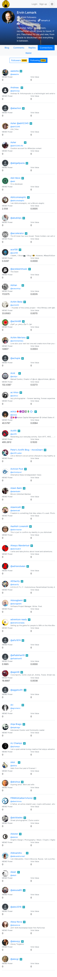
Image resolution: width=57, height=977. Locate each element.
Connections (46, 47)
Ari (11, 704)
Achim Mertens (18, 337)
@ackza (13, 415)
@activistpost (16, 472)
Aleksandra (16, 853)
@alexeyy (15, 941)
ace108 (14, 249)
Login (34, 4)
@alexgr (14, 959)
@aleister (14, 837)
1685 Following (28, 20)
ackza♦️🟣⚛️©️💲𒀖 (21, 411)
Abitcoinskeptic (18, 197)
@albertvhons (16, 801)
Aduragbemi (16, 600)
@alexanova (15, 925)
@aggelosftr (16, 690)
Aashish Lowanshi (19, 526)
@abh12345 (15, 127)
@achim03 (14, 305)
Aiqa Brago (16, 724)
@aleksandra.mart (17, 856)
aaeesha (14, 71)
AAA (12, 762)
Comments (18, 47)
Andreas (14, 87)
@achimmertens (16, 341)
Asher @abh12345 (19, 123)
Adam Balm (16, 488)
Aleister (14, 833)
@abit (12, 181)
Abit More (15, 178)
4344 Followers (28, 17)
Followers (18, 60)
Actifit (13, 430)
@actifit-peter (16, 453)
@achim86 (15, 321)
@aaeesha (14, 74)
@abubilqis (15, 218)
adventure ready (18, 619)
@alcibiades (16, 817)
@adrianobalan (17, 566)
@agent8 (14, 672)
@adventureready (17, 623)
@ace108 (14, 253)
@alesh (13, 875)
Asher (13, 142)
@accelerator (17, 233)
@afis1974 (15, 640)
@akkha (13, 766)
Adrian (13, 285)
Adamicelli (15, 507)
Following (37, 60)
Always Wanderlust (19, 545)
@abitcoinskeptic (17, 201)
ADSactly (15, 581)
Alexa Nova (16, 921)
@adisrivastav (16, 530)
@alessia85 (16, 890)
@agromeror (15, 708)
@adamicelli (15, 511)
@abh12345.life (16, 146)
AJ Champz (16, 743)
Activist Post (16, 468)
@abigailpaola (17, 163)
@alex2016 (15, 906)
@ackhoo (14, 396)
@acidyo (13, 377)
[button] (51, 4)
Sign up (43, 4)
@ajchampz (15, 747)
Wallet (28, 53)
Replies (32, 47)
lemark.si (45, 20)
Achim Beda (16, 301)
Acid (12, 373)
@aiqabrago (15, 727)
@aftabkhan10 (17, 655)
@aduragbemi (15, 604)
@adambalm (15, 491)
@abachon (15, 108)
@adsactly (14, 584)
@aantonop (15, 91)
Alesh (13, 872)
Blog (7, 47)
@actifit (13, 434)
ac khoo (14, 392)
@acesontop (15, 289)
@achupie (15, 358)
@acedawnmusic (18, 269)
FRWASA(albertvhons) (21, 798)
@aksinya (15, 781)
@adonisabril (15, 549)
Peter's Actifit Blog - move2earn (26, 449)
